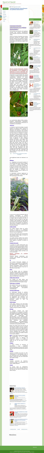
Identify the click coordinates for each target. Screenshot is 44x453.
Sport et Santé (9, 2)
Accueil (18, 429)
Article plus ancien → (24, 429)
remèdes (19, 6)
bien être (16, 6)
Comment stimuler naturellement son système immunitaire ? (18, 9)
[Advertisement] (19, 17)
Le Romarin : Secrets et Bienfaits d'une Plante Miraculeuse (37, 66)
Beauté (4, 12)
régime (4, 17)
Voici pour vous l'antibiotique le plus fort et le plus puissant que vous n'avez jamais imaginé (21, 420)
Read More (11, 393)
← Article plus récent (12, 429)
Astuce (4, 11)
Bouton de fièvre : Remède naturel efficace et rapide (36, 76)
